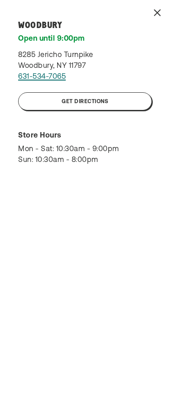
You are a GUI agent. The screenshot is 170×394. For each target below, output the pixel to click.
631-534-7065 (42, 76)
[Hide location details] (157, 12)
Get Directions (85, 101)
